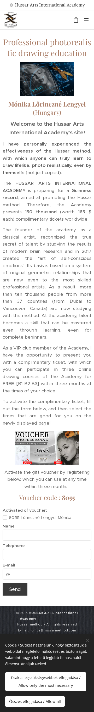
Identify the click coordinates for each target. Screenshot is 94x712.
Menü (86, 20)
